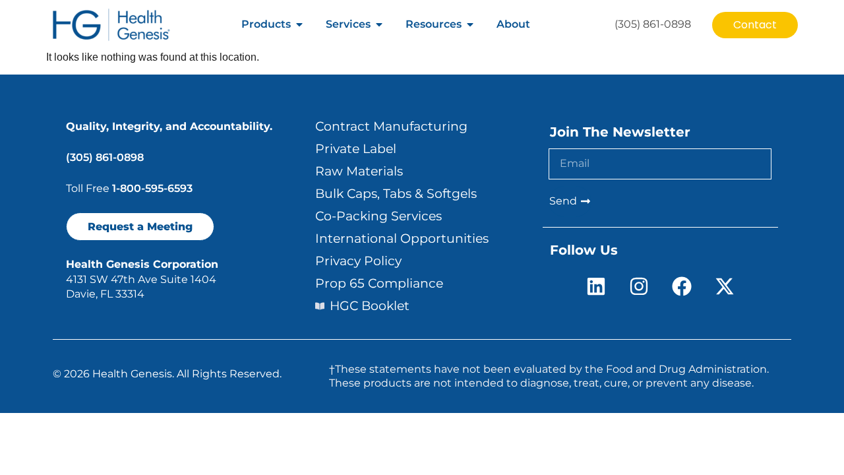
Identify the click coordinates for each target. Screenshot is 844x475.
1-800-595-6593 (152, 188)
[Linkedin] (596, 286)
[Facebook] (682, 286)
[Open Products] (299, 24)
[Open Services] (379, 24)
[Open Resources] (470, 24)
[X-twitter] (724, 286)
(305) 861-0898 (105, 157)
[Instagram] (639, 286)
